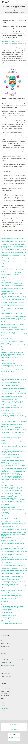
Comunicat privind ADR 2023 (7, 537)
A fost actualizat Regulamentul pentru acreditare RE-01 (13, 501)
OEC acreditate (5, 708)
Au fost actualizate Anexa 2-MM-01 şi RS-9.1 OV (12, 419)
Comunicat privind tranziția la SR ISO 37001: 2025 (12, 427)
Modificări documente (6, 517)
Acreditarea (4, 707)
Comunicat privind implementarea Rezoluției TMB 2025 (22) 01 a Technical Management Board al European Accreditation (13, 324)
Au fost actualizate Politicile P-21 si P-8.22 (10, 399)
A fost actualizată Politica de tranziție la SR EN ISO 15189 (13, 446)
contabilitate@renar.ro (9, 665)
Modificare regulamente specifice (8, 301)
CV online (14, 727)
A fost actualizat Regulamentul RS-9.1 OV (10, 463)
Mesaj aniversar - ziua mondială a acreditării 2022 (12, 401)
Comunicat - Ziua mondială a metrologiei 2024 (11, 584)
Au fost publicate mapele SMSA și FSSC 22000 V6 (12, 415)
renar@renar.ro (7, 649)
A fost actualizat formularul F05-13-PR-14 (10, 358)
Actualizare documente (6, 282)
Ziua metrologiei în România (7, 291)
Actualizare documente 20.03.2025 (8, 405)
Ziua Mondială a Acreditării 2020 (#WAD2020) (11, 487)
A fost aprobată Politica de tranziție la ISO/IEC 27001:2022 (14, 568)
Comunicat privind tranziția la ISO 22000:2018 (11, 357)
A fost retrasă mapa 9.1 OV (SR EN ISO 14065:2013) (12, 432)
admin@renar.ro (15, 737)
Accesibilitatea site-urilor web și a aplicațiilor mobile (12, 299)
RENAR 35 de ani (4, 512)
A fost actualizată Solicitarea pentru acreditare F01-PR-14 (14, 567)
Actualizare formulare (6, 311)
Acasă (12, 10)
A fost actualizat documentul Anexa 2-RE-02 (11, 455)
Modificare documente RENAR (8, 268)
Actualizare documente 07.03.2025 (8, 598)
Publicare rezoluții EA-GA (6, 343)
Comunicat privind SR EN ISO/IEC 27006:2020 (11, 477)
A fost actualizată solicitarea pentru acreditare (11, 391)
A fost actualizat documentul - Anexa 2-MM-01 (11, 382)
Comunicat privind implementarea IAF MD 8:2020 (12, 407)
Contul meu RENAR (14, 724)
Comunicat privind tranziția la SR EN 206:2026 (11, 272)
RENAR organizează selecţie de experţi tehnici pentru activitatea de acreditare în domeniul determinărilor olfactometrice (12, 548)
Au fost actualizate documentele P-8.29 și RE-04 (11, 283)
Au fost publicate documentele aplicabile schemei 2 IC (13, 542)
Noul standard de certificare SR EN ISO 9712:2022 (12, 474)
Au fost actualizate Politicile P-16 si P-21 (10, 526)
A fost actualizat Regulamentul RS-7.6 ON (10, 563)
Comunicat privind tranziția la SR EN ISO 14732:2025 (12, 479)
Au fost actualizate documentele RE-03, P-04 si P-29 (12, 527)
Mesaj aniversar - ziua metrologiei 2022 (9, 327)
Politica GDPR (14, 729)
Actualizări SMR (18, 268)
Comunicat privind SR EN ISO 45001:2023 (10, 412)
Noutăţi (15, 10)
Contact (3, 710)
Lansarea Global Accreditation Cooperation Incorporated (13, 465)
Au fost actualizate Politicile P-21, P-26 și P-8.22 (11, 365)
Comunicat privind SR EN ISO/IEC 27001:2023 (11, 313)
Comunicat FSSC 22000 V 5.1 (7, 360)
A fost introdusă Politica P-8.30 (8, 562)
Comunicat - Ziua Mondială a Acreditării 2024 (11, 488)
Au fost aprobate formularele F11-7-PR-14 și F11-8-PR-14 (14, 302)
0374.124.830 (15, 739)
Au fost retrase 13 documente (7, 617)
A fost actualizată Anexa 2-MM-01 (8, 363)
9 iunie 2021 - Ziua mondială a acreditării (10, 454)
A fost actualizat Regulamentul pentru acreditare (11, 362)
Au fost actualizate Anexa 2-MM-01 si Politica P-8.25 (13, 565)
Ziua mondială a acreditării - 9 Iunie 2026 (10, 274)
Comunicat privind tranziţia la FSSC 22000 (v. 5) (11, 413)
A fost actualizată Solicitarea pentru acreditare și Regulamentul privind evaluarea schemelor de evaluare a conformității (13, 438)
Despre (3, 705)
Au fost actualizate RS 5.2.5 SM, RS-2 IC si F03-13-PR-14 (13, 581)
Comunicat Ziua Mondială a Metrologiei (10, 579)
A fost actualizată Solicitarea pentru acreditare (11, 476)
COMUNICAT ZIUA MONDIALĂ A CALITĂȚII (11, 387)
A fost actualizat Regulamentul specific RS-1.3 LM (12, 610)
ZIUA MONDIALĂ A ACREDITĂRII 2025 (10, 518)
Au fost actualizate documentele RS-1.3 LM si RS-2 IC (13, 304)
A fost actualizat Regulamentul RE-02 (9, 582)
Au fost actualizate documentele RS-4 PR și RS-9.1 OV (13, 466)
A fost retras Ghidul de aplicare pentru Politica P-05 (12, 351)
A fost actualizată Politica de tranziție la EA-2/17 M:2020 (13, 445)
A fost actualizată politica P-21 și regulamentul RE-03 (12, 499)
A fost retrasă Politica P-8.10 (7, 612)
